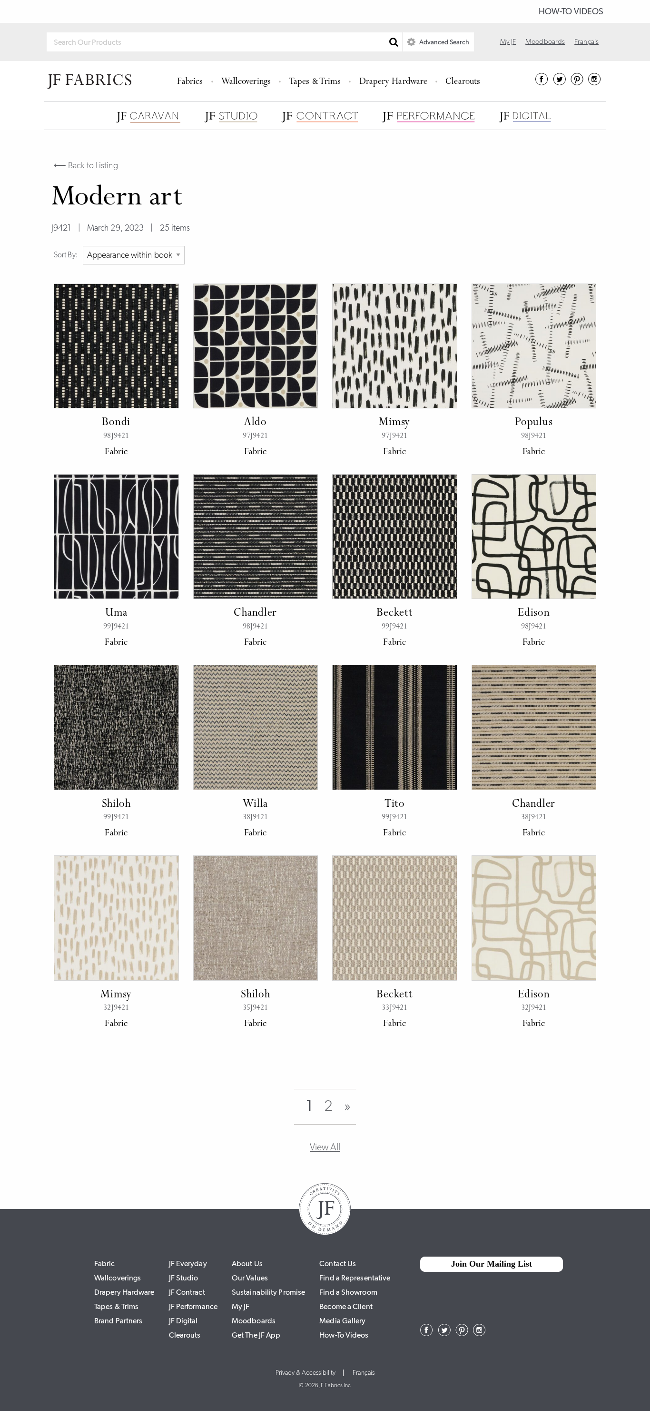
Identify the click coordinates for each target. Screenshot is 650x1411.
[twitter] (559, 82)
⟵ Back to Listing (86, 165)
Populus (533, 422)
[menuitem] (191, 81)
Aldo (255, 422)
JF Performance (193, 1306)
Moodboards (545, 41)
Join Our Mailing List (491, 1264)
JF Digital (183, 1320)
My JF (508, 41)
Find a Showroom (348, 1292)
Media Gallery (342, 1320)
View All (325, 1147)
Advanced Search (443, 42)
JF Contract (187, 1292)
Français (586, 41)
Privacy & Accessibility (305, 1373)
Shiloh (116, 804)
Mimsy (394, 422)
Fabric (104, 1263)
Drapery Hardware (393, 82)
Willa (255, 804)
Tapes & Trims (315, 82)
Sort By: (66, 254)
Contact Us (337, 1263)
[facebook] (541, 82)
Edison (534, 613)
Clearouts (462, 82)
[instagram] (594, 82)
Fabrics (190, 82)
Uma (116, 613)
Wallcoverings (246, 82)
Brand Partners (118, 1320)
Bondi (116, 422)
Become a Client (346, 1306)
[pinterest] (577, 82)
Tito (394, 804)
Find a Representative (354, 1277)
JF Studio (183, 1277)
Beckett (394, 613)
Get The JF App (256, 1335)
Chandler (255, 613)
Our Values (250, 1277)
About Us (247, 1263)
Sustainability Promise (268, 1292)
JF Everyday (188, 1263)
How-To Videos (571, 11)
